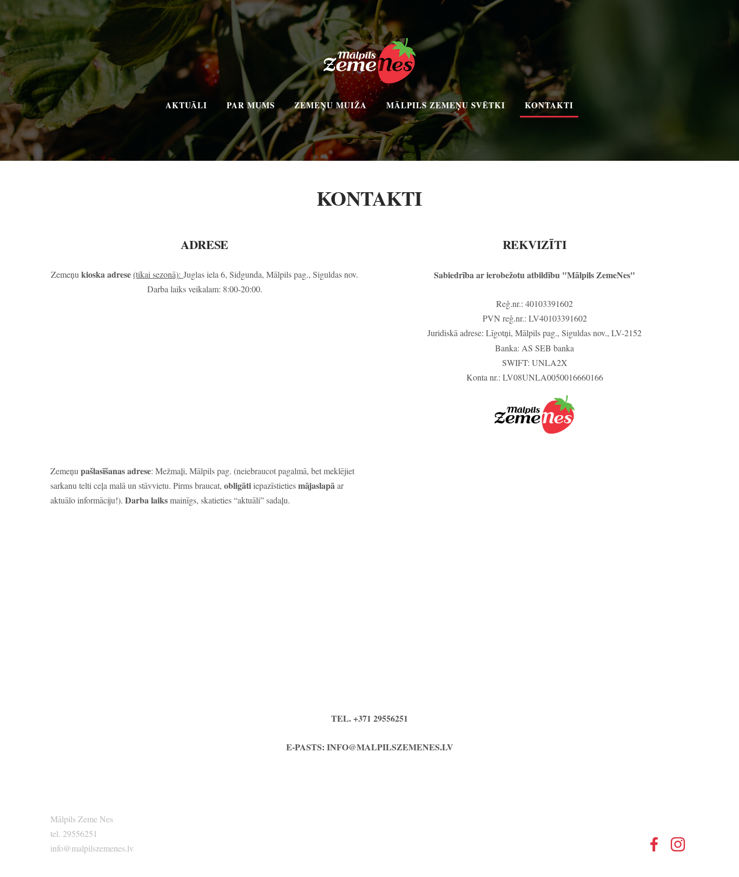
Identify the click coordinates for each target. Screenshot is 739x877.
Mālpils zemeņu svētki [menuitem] (445, 105)
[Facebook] (654, 844)
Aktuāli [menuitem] (186, 105)
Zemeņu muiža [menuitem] (330, 105)
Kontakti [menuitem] (549, 105)
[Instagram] (678, 844)
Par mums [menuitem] (251, 105)
